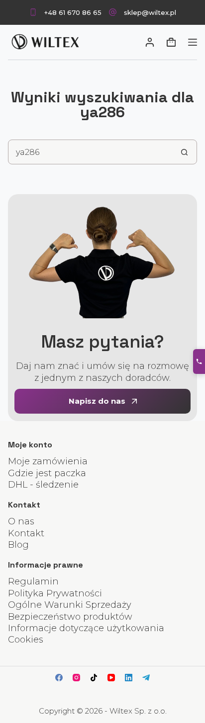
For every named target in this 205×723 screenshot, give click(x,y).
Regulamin (33, 581)
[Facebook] (59, 677)
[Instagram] (76, 677)
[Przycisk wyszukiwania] (185, 152)
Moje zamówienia (48, 461)
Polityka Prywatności (55, 593)
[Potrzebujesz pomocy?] (199, 361)
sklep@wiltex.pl (150, 12)
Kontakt (26, 533)
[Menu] (192, 42)
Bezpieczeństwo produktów (70, 616)
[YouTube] (111, 677)
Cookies (25, 639)
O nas (21, 521)
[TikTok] (94, 677)
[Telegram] (146, 677)
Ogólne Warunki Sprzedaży (69, 604)
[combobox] (90, 152)
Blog (18, 544)
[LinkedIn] (128, 677)
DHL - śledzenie (43, 484)
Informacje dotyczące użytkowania (86, 628)
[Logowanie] (149, 42)
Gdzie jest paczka (47, 473)
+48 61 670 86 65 (73, 12)
